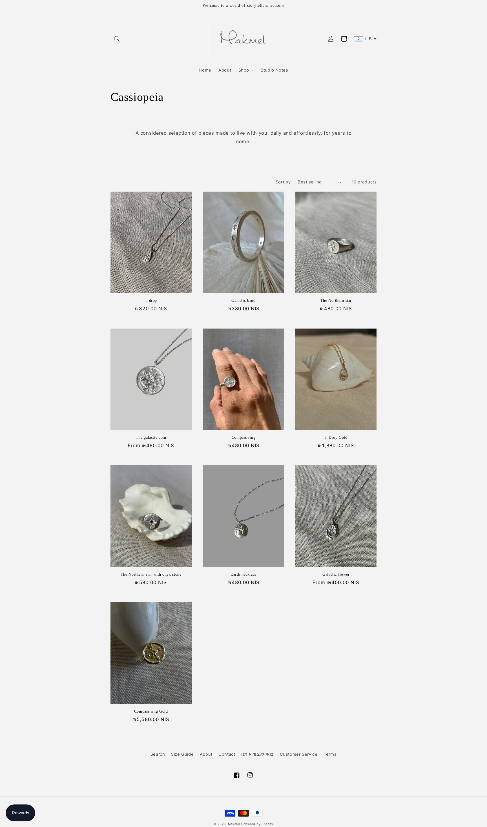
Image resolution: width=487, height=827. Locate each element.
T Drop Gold (336, 437)
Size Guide (182, 754)
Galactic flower (335, 574)
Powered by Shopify (257, 824)
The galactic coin (151, 437)
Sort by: (284, 182)
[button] (116, 38)
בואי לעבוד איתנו (257, 754)
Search (157, 754)
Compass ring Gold (151, 711)
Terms (330, 754)
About (206, 754)
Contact (226, 754)
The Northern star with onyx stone (151, 574)
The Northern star (336, 300)
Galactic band (243, 300)
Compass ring (244, 437)
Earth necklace (243, 574)
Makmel (234, 824)
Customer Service (299, 754)
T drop (151, 300)
